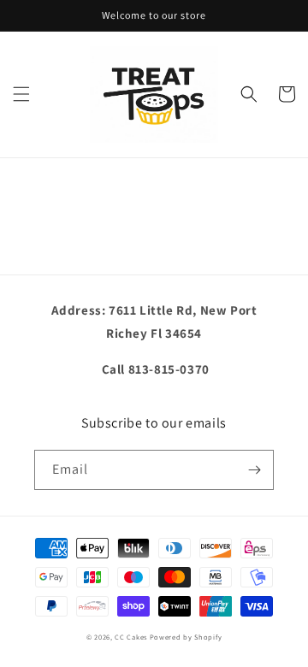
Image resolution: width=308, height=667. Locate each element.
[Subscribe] (254, 470)
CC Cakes (131, 636)
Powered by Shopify (186, 636)
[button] (21, 94)
